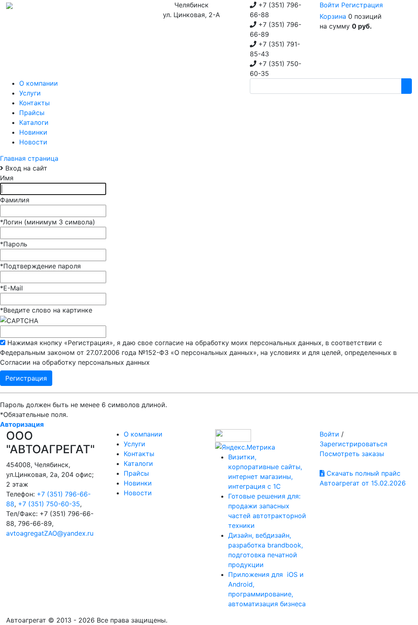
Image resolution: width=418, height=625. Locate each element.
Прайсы (136, 473)
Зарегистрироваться (353, 444)
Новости (138, 493)
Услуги (134, 444)
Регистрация (362, 5)
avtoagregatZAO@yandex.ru (49, 533)
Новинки (138, 483)
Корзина (333, 16)
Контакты (139, 454)
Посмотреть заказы (352, 454)
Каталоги (138, 463)
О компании (143, 434)
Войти (329, 5)
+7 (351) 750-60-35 (49, 504)
